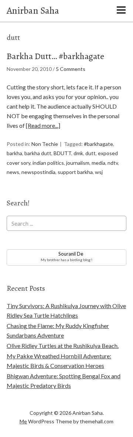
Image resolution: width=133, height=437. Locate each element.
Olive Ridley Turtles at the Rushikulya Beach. (63, 345)
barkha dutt (37, 153)
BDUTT (62, 153)
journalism (77, 163)
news (13, 172)
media (98, 163)
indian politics (48, 163)
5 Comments (70, 69)
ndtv (113, 163)
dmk (78, 153)
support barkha (75, 172)
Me (23, 421)
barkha (14, 153)
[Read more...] (43, 125)
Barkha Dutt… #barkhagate (55, 56)
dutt (90, 153)
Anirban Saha (33, 10)
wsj (99, 172)
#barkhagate (98, 144)
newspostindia (38, 172)
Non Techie (44, 144)
